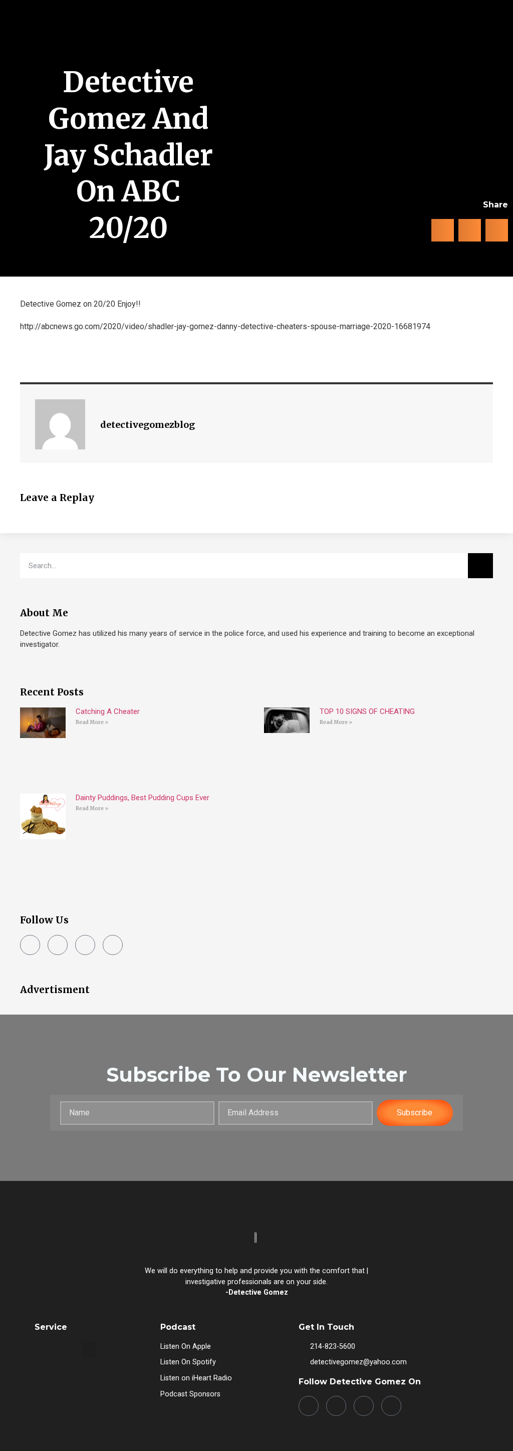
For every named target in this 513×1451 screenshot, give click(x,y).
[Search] (480, 565)
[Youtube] (113, 945)
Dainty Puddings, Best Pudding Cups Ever (142, 797)
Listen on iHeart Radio (196, 1378)
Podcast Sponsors (190, 1394)
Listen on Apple (185, 1346)
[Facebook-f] (30, 945)
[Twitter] (85, 945)
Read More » (92, 722)
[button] (490, 45)
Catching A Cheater (108, 711)
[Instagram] (58, 945)
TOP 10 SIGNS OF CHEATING (367, 711)
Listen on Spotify (188, 1362)
